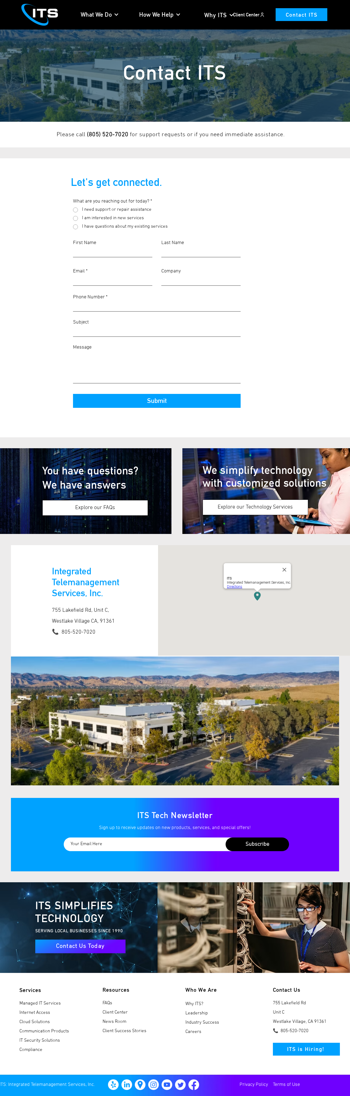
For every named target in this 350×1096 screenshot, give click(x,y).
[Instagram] (153, 1084)
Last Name (172, 242)
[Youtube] (167, 1084)
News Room (114, 1021)
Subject (81, 322)
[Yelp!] (113, 1084)
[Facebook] (193, 1084)
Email (79, 271)
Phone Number (89, 297)
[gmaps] (140, 1084)
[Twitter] (180, 1084)
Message (82, 347)
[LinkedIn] (126, 1084)
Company (171, 271)
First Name (84, 242)
